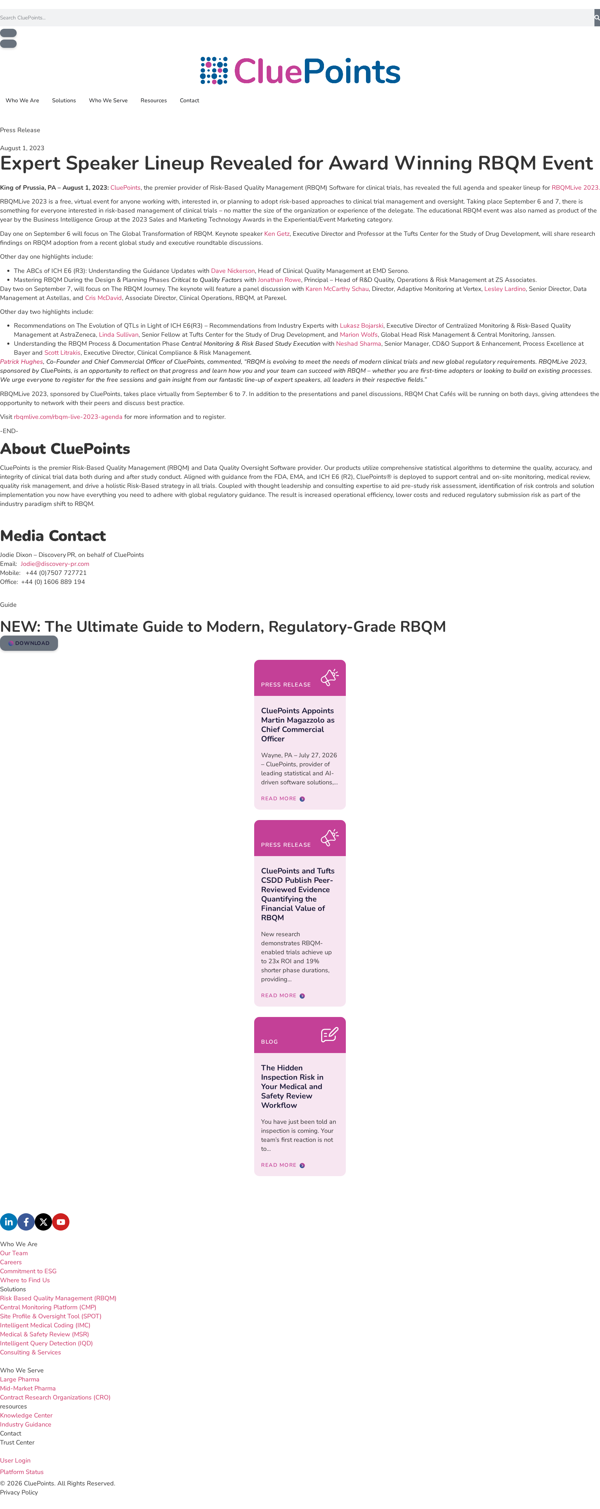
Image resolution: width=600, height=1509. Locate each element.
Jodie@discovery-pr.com (55, 564)
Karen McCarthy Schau (337, 289)
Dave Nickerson (233, 271)
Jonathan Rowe (279, 280)
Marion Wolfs (359, 334)
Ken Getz (277, 234)
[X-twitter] (43, 1222)
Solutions (13, 1289)
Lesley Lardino (505, 289)
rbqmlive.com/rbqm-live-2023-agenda (68, 417)
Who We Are (19, 1244)
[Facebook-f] (26, 1222)
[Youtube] (60, 1222)
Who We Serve (22, 1370)
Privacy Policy (19, 1492)
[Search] (597, 17)
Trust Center (17, 1442)
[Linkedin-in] (8, 1222)
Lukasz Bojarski (361, 325)
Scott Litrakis (62, 352)
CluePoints (125, 187)
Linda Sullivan (119, 334)
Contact (10, 1433)
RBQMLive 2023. (576, 187)
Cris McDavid (103, 298)
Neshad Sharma (358, 343)
